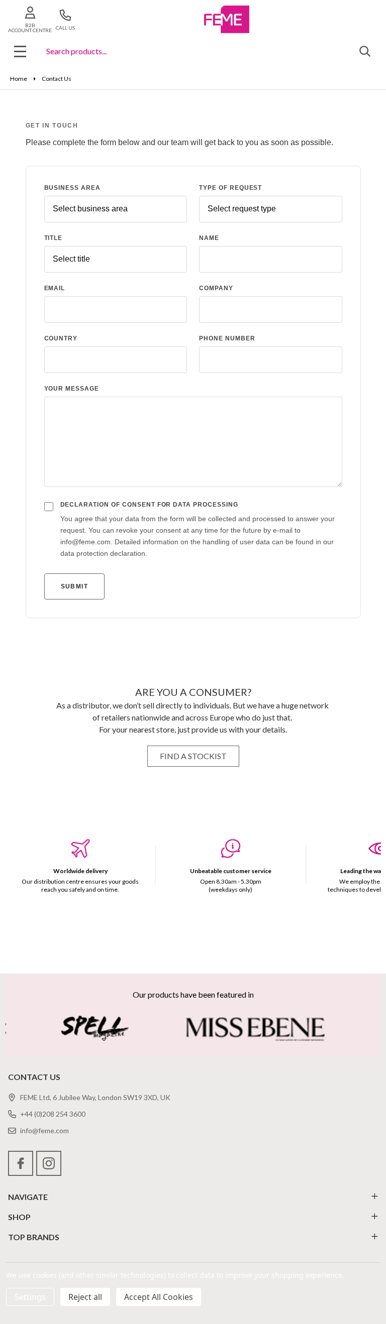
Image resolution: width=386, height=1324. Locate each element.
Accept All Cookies (158, 1296)
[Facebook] (21, 1163)
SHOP (19, 1217)
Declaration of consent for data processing (149, 504)
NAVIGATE (28, 1196)
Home (18, 78)
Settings (30, 1296)
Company (216, 288)
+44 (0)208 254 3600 (52, 1114)
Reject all (85, 1296)
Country (61, 338)
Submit (74, 586)
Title (53, 238)
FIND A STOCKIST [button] (193, 756)
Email (54, 288)
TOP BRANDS (33, 1237)
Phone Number (227, 338)
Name (209, 238)
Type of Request (230, 187)
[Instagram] (49, 1163)
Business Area (72, 187)
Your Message (72, 388)
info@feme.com (44, 1130)
